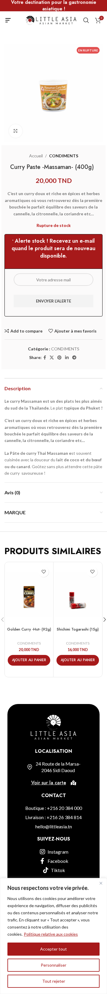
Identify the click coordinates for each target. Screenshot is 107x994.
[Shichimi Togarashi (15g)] (77, 594)
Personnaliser (53, 965)
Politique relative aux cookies (51, 934)
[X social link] (52, 358)
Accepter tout (53, 948)
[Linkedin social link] (66, 358)
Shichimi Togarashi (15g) (78, 629)
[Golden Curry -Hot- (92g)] (29, 594)
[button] (29, 660)
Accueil (36, 155)
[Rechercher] (86, 20)
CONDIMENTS (63, 155)
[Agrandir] (15, 131)
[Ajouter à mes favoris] (43, 572)
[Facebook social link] (45, 358)
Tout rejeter (53, 981)
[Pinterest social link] (59, 358)
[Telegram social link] (74, 358)
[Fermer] (100, 883)
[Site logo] (50, 19)
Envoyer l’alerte (53, 301)
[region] (53, 936)
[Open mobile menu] (8, 20)
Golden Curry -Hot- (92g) (29, 629)
